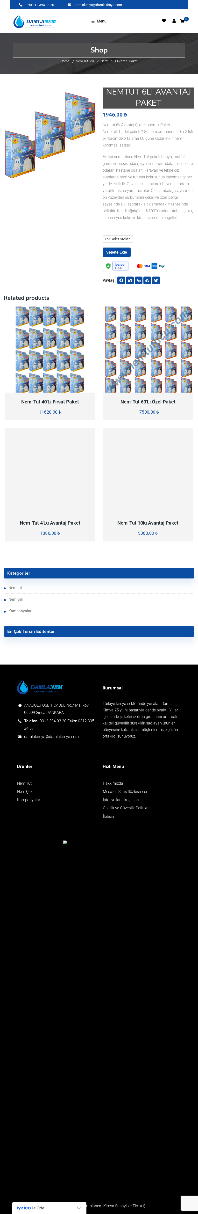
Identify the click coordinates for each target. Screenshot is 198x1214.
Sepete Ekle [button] (73, 389)
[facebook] (121, 280)
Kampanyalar (19, 611)
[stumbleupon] (147, 280)
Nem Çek (15, 599)
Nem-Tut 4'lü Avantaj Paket (50, 523)
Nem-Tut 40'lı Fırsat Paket (50, 402)
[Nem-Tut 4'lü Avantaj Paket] (50, 471)
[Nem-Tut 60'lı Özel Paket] (148, 350)
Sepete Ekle (116, 252)
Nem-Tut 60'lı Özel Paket (148, 402)
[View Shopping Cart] (182, 21)
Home (64, 61)
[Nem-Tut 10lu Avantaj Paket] (148, 471)
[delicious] (130, 280)
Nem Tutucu (85, 61)
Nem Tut (15, 587)
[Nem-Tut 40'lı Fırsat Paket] (50, 350)
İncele (27, 389)
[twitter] (156, 280)
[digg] (138, 280)
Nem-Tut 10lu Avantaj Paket (147, 523)
